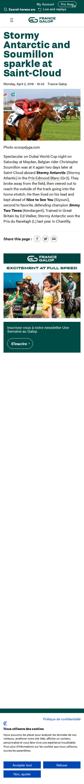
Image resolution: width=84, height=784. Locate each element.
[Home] (42, 20)
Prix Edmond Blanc (44, 178)
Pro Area (67, 4)
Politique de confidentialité (61, 719)
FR (74, 6)
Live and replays (54, 9)
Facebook (37, 239)
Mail (54, 239)
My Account (45, 4)
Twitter (45, 239)
